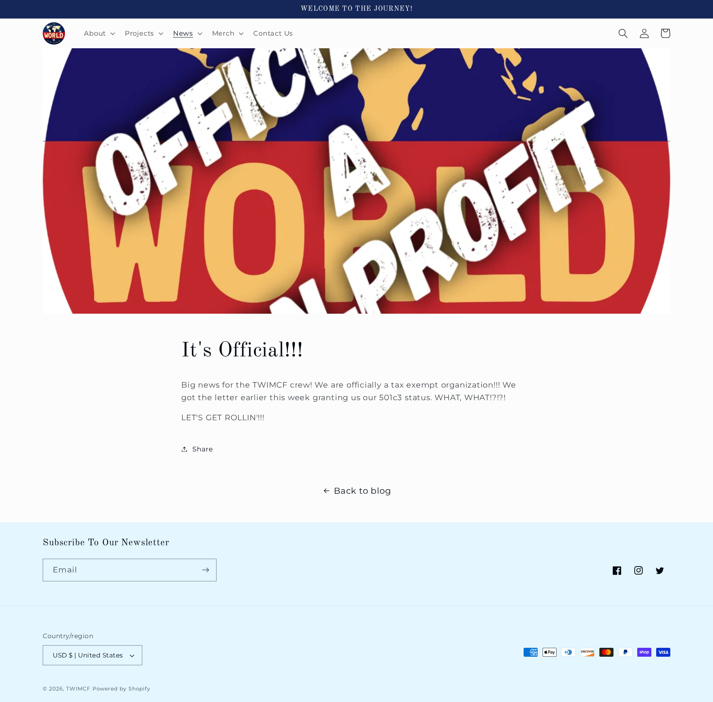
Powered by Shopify (121, 688)
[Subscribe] (205, 570)
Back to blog (362, 490)
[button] (98, 33)
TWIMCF (78, 688)
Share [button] (202, 449)
